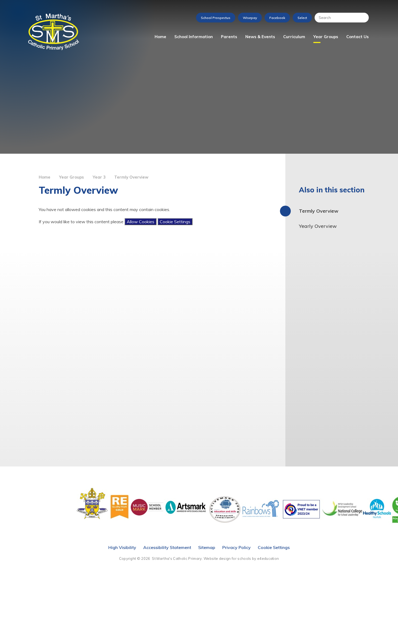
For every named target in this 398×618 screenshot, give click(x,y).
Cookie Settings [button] (274, 547)
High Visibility (122, 547)
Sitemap (206, 547)
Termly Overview (131, 177)
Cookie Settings (175, 221)
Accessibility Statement (167, 547)
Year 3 (99, 177)
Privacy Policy (236, 547)
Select (302, 18)
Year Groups (71, 177)
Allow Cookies (140, 221)
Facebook (277, 18)
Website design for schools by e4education (241, 558)
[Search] (362, 17)
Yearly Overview (318, 226)
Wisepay (250, 18)
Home (44, 177)
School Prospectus (215, 18)
